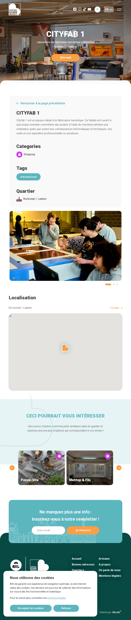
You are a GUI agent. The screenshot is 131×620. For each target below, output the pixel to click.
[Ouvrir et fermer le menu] (119, 9)
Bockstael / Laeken (34, 199)
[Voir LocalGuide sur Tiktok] (84, 9)
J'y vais (114, 307)
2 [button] (114, 284)
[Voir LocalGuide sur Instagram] (79, 9)
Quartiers (78, 570)
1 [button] (108, 284)
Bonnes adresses (83, 564)
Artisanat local (28, 176)
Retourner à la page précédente (43, 103)
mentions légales (56, 598)
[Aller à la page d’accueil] (15, 9)
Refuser (66, 608)
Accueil (76, 558)
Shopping (29, 154)
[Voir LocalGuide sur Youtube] (89, 9)
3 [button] (117, 284)
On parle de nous (110, 570)
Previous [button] (12, 467)
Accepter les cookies (31, 608)
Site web (65, 57)
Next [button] (118, 467)
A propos (105, 564)
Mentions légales (110, 575)
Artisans (104, 558)
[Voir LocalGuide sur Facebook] (75, 9)
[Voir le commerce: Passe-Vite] (41, 468)
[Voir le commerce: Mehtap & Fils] (90, 468)
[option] (66, 246)
